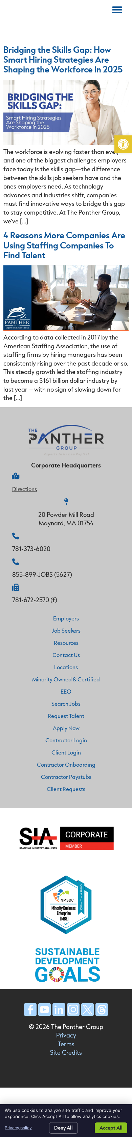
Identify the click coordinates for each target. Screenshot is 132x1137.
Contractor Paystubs (66, 776)
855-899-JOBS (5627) (42, 574)
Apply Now (66, 727)
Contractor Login (66, 740)
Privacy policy (18, 1127)
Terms (66, 1044)
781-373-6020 (31, 549)
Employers (66, 618)
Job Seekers (66, 630)
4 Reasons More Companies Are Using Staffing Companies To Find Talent (64, 244)
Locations (66, 667)
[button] (123, 144)
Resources (66, 642)
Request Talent (66, 715)
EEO (66, 691)
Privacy (66, 1035)
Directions (24, 489)
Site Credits (66, 1052)
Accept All (111, 1127)
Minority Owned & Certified (66, 679)
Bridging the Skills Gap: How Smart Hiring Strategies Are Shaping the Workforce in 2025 (63, 59)
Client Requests (66, 788)
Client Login (66, 752)
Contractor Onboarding (66, 764)
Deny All (63, 1127)
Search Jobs (66, 703)
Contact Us (66, 654)
